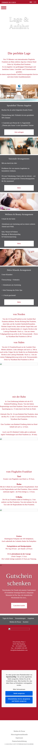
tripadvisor (27, 654)
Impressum (19, 738)
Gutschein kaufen (19, 605)
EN (35, 2)
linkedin (23, 654)
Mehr (19, 188)
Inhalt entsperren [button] (19, 693)
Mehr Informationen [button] (19, 689)
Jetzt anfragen (19, 132)
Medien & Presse (15, 622)
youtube (18, 654)
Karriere (25, 622)
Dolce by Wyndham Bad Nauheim (19, 8)
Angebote (30, 618)
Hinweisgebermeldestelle (19, 734)
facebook (14, 654)
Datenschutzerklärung (19, 741)
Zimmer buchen (9, 2)
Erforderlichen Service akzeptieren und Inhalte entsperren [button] (19, 700)
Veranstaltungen (20, 618)
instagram (9, 654)
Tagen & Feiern (8, 618)
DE (31, 2)
